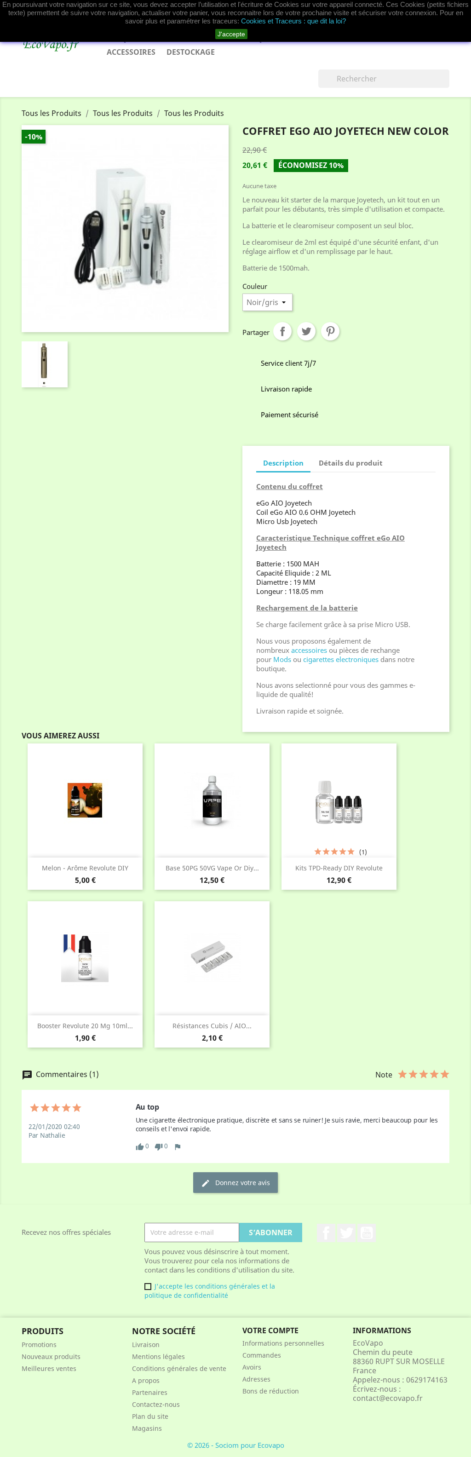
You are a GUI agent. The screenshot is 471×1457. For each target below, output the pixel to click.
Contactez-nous (156, 1404)
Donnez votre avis (235, 1183)
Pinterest (330, 331)
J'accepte (231, 34)
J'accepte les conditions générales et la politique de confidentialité (209, 1291)
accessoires (310, 650)
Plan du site (150, 1416)
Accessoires (131, 52)
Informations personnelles (283, 1343)
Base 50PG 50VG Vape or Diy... (212, 868)
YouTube (366, 1233)
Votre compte (270, 1330)
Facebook (326, 1233)
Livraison (146, 1344)
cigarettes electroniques (341, 659)
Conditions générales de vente (179, 1368)
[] (445, 85)
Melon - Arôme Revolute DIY (85, 868)
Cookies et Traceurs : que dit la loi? (293, 21)
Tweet (306, 331)
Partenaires (149, 1392)
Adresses (256, 1379)
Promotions (39, 1344)
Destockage (191, 52)
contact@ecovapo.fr (388, 1398)
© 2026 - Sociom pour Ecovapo (235, 1445)
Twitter (346, 1233)
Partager (282, 331)
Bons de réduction (270, 1391)
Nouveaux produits (51, 1356)
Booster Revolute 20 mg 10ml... (85, 1025)
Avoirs (251, 1367)
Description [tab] (283, 462)
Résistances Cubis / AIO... (212, 1025)
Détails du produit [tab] (351, 462)
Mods (282, 659)
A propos (146, 1380)
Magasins (147, 1428)
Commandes (261, 1355)
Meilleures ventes (49, 1368)
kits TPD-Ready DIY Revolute (339, 868)
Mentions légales (158, 1356)
